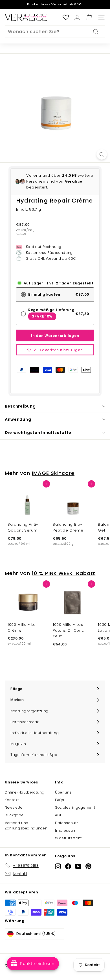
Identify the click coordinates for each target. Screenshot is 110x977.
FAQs (59, 799)
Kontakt (12, 799)
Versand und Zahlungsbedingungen (26, 825)
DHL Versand (49, 258)
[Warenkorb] (89, 17)
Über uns (63, 792)
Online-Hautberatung (24, 792)
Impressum (66, 830)
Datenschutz (66, 822)
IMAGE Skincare (53, 473)
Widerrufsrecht (68, 838)
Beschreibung (20, 406)
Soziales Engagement (75, 807)
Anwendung (18, 419)
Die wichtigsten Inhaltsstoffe (38, 432)
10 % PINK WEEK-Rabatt (63, 573)
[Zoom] (101, 154)
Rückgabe (14, 815)
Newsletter (14, 807)
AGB (59, 815)
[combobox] (55, 32)
